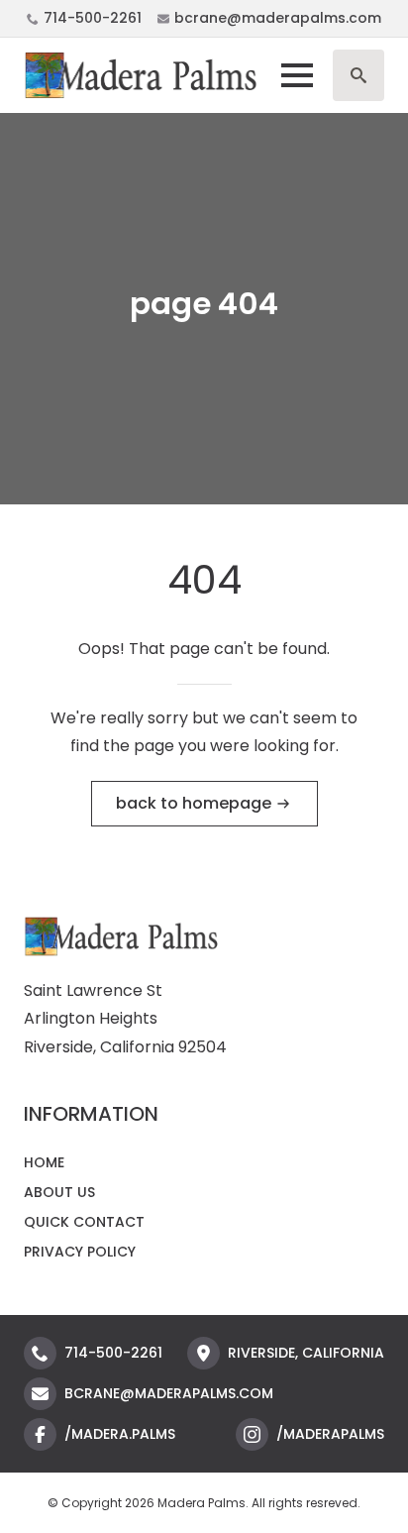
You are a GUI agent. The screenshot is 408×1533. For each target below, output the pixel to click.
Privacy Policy (80, 1251)
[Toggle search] (358, 75)
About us (59, 1192)
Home (44, 1162)
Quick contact (84, 1222)
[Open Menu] (297, 75)
